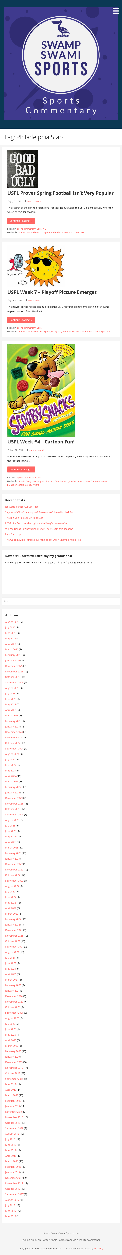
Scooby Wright (32, 484)
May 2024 (10, 770)
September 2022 (14, 880)
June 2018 (10, 1144)
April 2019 (10, 1089)
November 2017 (14, 1183)
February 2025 (13, 721)
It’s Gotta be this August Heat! (22, 506)
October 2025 (12, 677)
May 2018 (10, 1150)
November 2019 (14, 1067)
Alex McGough (25, 481)
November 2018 (14, 1117)
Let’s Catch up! (13, 534)
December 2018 (14, 1111)
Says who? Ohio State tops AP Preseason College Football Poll (39, 512)
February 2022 (13, 919)
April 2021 (10, 974)
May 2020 (10, 1034)
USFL (39, 228)
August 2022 (12, 886)
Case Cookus (61, 481)
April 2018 (10, 1155)
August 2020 (12, 1018)
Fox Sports (45, 232)
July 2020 (10, 1023)
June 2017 (10, 1211)
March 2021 (11, 979)
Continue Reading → (21, 220)
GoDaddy (98, 1248)
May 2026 (10, 638)
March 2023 (11, 847)
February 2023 (13, 853)
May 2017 (10, 1216)
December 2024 (14, 732)
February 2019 (13, 1100)
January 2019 (12, 1106)
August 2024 (12, 754)
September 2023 (14, 814)
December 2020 (14, 996)
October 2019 (12, 1073)
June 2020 (10, 1029)
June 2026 (10, 633)
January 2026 (12, 660)
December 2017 (14, 1177)
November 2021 (14, 935)
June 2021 (10, 963)
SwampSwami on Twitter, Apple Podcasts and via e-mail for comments (61, 1240)
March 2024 (11, 781)
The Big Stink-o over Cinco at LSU (24, 517)
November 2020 (14, 1001)
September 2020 (14, 1012)
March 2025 (11, 715)
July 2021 (10, 957)
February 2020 (13, 1051)
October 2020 (12, 1007)
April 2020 (10, 1040)
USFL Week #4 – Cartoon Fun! (41, 441)
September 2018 (14, 1128)
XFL (44, 228)
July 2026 (10, 627)
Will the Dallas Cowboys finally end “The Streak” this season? (39, 529)
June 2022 (10, 897)
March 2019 (11, 1095)
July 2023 (10, 825)
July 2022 (10, 891)
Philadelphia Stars (59, 232)
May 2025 (10, 704)
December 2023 (14, 798)
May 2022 (10, 902)
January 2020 (12, 1056)
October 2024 (12, 743)
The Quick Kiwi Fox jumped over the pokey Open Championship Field (43, 539)
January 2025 (12, 726)
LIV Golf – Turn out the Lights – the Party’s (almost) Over (37, 523)
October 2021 (12, 941)
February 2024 (13, 787)
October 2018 (12, 1122)
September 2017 (14, 1194)
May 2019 (10, 1084)
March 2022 (11, 913)
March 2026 (11, 649)
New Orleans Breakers (83, 331)
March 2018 (11, 1161)
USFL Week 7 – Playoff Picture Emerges (52, 292)
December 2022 (14, 864)
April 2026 (10, 644)
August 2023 (12, 820)
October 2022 (12, 875)
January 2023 (12, 858)
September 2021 (14, 946)
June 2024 (10, 765)
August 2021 (12, 952)
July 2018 (10, 1139)
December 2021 (14, 930)
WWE (77, 232)
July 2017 (10, 1205)
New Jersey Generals (61, 331)
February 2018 (13, 1166)
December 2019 (14, 1062)
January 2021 (12, 990)
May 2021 (10, 968)
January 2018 (12, 1172)
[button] (117, 7)
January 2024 (12, 792)
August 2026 (12, 622)
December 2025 (14, 666)
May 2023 (10, 836)
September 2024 (14, 748)
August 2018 (12, 1133)
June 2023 (10, 831)
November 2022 (14, 869)
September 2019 (14, 1078)
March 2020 (11, 1045)
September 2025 (14, 682)
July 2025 (10, 693)
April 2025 (10, 710)
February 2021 (13, 985)
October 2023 (12, 809)
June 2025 (10, 699)
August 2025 (12, 688)
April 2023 (10, 842)
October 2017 (12, 1188)
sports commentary (26, 228)
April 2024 (10, 776)
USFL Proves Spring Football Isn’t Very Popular (60, 193)
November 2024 (14, 737)
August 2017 (12, 1199)
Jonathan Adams (76, 481)
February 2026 (13, 655)
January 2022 (12, 924)
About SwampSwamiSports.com (61, 1233)
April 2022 (10, 908)
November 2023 (14, 803)
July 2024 (10, 759)
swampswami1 (34, 201)
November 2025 (14, 671)
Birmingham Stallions (29, 232)
